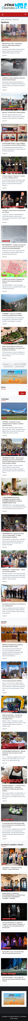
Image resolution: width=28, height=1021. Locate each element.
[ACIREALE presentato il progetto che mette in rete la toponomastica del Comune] (14, 268)
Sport (4, 640)
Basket (22, 743)
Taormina (21, 206)
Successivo (21, 366)
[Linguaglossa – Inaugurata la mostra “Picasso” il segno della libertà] (14, 857)
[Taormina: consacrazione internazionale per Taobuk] (14, 199)
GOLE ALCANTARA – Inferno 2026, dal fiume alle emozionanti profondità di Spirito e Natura (14, 979)
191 (8, 366)
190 (5, 366)
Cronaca (9, 108)
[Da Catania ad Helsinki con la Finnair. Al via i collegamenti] (14, 593)
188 (21, 364)
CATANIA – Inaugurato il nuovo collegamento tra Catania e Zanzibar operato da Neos (12, 423)
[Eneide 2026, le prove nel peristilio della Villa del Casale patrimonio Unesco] (14, 941)
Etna (8, 139)
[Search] (25, 14)
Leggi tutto (4, 55)
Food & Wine (5, 565)
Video (4, 747)
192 (11, 366)
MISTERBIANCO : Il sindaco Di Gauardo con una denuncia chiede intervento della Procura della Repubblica (14, 246)
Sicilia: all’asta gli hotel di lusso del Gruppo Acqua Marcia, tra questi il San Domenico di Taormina (13, 348)
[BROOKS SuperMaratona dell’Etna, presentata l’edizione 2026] (14, 634)
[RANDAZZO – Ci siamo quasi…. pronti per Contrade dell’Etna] (14, 559)
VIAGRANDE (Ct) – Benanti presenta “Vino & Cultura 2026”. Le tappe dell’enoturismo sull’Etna (13, 535)
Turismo (12, 139)
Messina (14, 108)
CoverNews (23, 1016)
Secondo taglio (20, 108)
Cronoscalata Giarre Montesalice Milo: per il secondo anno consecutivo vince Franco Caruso (13, 825)
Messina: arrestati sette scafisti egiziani (13, 112)
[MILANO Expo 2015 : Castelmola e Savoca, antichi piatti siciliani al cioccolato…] (14, 33)
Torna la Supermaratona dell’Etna (12, 681)
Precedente (5, 364)
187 (19, 364)
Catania (4, 600)
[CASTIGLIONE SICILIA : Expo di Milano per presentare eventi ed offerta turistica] (14, 132)
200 (16, 366)
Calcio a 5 (9, 745)
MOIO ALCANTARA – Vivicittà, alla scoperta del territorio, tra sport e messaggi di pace (12, 717)
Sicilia (9, 39)
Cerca (3, 387)
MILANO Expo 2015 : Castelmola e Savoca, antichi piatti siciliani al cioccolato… (12, 45)
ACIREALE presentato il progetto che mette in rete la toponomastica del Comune (13, 281)
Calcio (4, 745)
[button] (2, 14)
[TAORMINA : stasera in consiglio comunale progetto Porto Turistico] (14, 303)
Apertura (4, 39)
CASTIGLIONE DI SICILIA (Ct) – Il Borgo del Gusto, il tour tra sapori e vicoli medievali (13, 753)
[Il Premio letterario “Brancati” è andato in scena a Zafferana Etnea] (14, 165)
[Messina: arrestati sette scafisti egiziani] (14, 101)
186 (16, 364)
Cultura (9, 172)
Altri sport (10, 743)
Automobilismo (16, 743)
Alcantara (5, 454)
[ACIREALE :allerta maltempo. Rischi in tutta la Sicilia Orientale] (14, 67)
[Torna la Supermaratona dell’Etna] (14, 670)
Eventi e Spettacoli (6, 918)
